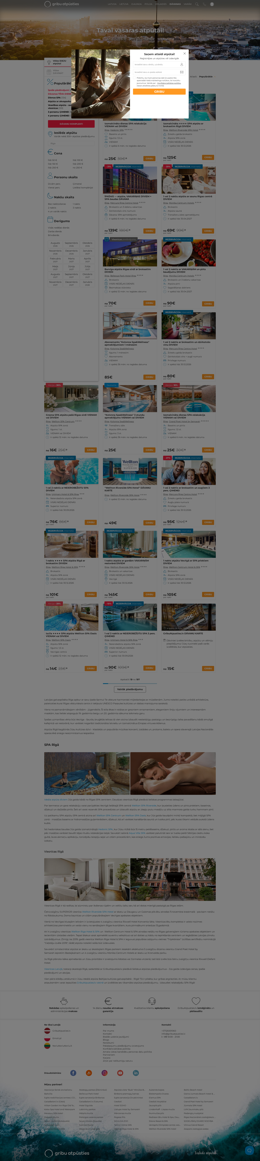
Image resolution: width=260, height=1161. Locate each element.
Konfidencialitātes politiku (169, 83)
